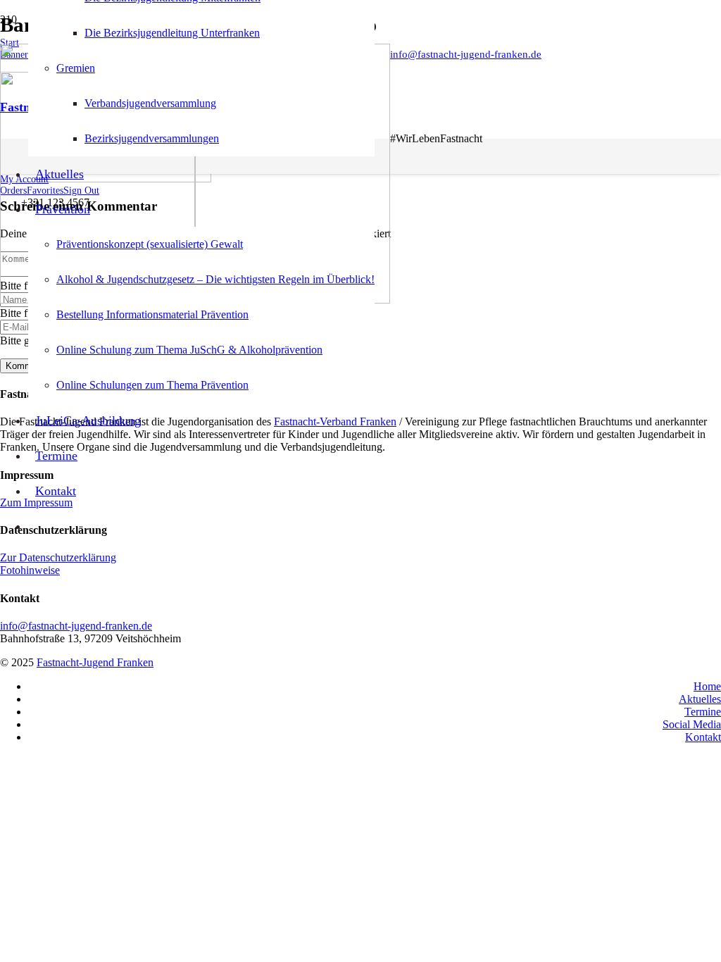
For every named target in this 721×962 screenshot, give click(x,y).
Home (707, 686)
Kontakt (703, 737)
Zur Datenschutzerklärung (58, 557)
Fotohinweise (30, 570)
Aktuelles (700, 699)
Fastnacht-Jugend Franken (95, 662)
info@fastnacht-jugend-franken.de (76, 626)
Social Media (692, 724)
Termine (702, 712)
